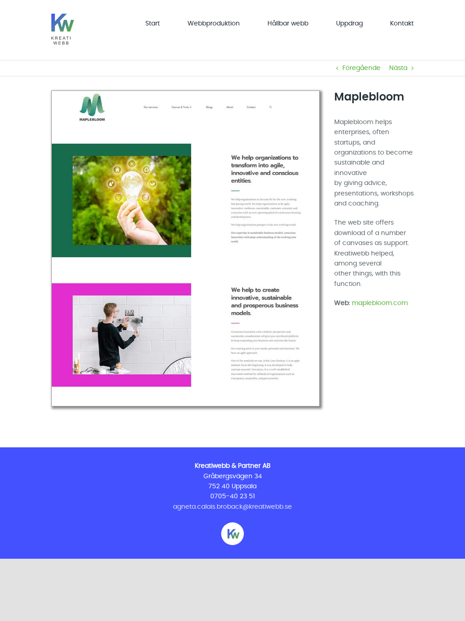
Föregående (361, 68)
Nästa (398, 68)
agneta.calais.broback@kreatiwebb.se (232, 507)
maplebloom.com (380, 303)
